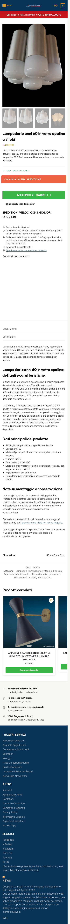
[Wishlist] (51, 600)
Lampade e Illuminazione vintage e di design (39, 571)
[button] (62, 5)
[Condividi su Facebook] (33, 264)
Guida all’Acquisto (12, 767)
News (6, 880)
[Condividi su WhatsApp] (33, 293)
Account (7, 790)
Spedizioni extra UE (13, 740)
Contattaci (8, 799)
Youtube (7, 857)
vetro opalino (44, 577)
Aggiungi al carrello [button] (29, 670)
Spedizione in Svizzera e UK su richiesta (26, 250)
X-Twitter (7, 844)
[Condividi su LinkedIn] (33, 299)
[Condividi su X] (33, 276)
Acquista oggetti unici (14, 745)
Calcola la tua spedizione (22, 179)
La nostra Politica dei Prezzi (17, 771)
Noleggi (6, 758)
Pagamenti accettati (13, 821)
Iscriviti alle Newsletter (14, 776)
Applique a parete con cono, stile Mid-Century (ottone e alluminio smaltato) (29, 656)
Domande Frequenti (13, 807)
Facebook (8, 839)
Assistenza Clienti (12, 794)
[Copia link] (6, 311)
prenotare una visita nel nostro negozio (42, 522)
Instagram (8, 848)
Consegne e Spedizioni (15, 749)
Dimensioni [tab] (9, 336)
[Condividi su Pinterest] (33, 288)
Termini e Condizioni (13, 803)
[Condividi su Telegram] (33, 305)
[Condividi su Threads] (33, 282)
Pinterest (7, 853)
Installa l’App (9, 825)
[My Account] (56, 6)
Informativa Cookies (13, 816)
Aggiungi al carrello (34, 195)
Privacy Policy (10, 812)
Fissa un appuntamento (15, 762)
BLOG (5, 862)
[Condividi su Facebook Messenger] (33, 270)
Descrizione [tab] (9, 328)
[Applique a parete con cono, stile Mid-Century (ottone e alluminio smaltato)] (29, 622)
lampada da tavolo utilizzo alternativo (29, 574)
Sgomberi (7, 753)
